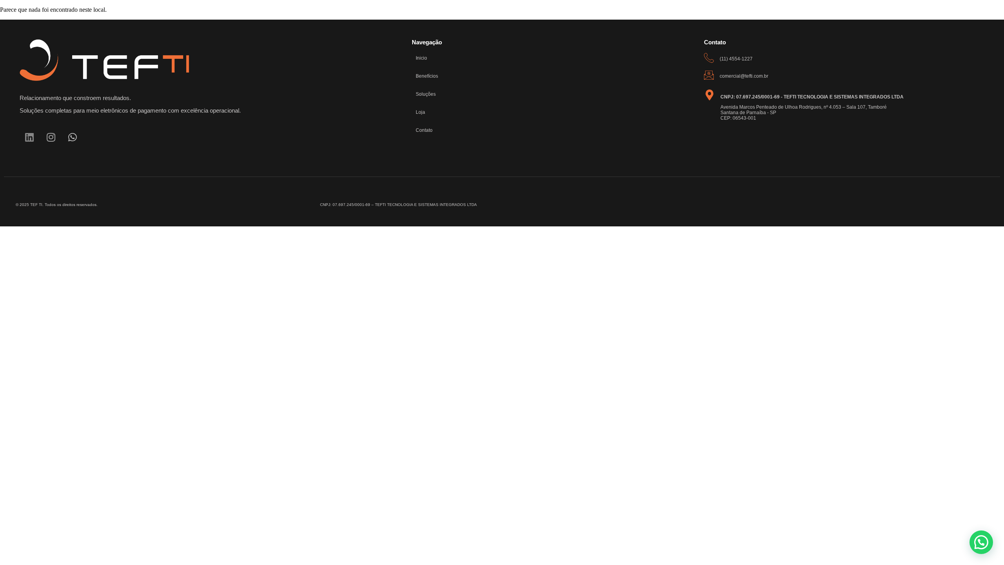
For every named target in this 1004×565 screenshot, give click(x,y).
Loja (420, 112)
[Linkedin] (29, 137)
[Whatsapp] (72, 137)
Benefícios (427, 76)
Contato (424, 130)
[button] (981, 542)
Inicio (421, 58)
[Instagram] (51, 137)
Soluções (426, 94)
